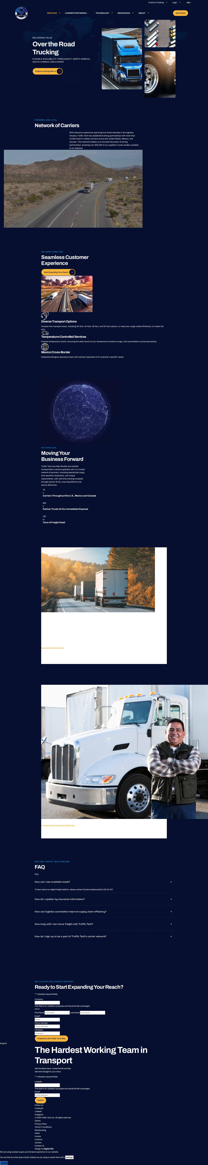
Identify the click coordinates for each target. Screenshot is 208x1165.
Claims (38, 1121)
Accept (4, 1163)
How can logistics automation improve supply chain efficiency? (70, 911)
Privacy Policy (41, 1124)
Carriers (38, 1143)
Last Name (75, 1013)
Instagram (39, 1114)
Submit (40, 1100)
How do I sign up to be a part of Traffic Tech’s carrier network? (70, 936)
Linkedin (38, 1111)
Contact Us (39, 1146)
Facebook (39, 1108)
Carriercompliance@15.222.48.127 (98, 889)
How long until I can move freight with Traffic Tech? (64, 924)
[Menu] (192, 13)
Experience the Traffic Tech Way (51, 1038)
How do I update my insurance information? (60, 899)
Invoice (38, 1136)
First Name (39, 1013)
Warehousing (40, 1130)
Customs (38, 1139)
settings (69, 1157)
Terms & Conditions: (43, 1127)
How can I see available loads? (52, 881)
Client (37, 1133)
